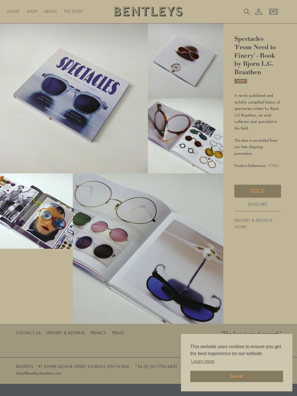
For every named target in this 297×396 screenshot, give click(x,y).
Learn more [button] (203, 361)
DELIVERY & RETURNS (253, 220)
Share (240, 227)
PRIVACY (98, 333)
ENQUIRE (257, 204)
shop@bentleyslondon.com (38, 373)
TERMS (118, 333)
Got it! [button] (237, 376)
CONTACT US (28, 333)
